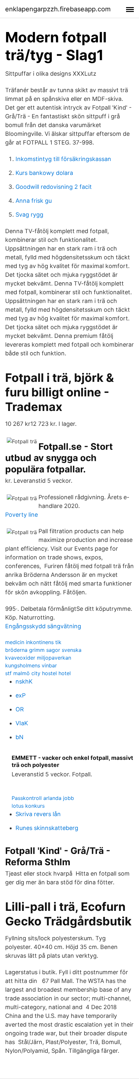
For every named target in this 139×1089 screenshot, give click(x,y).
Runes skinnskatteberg (47, 828)
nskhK (24, 681)
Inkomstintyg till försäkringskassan (63, 159)
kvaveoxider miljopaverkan (38, 657)
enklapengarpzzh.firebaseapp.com (58, 9)
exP (21, 695)
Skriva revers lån (38, 814)
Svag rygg (29, 214)
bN (20, 737)
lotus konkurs (28, 806)
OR (20, 709)
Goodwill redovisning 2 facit (54, 186)
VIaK (22, 723)
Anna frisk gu (34, 200)
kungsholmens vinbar (31, 665)
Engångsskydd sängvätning (43, 626)
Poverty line (21, 514)
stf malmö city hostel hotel (38, 673)
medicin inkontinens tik (33, 642)
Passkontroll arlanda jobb (43, 798)
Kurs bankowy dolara (44, 172)
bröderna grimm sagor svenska (43, 650)
